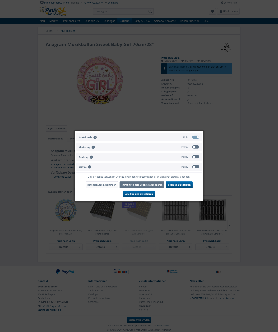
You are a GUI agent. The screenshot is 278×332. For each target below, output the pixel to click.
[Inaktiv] (195, 147)
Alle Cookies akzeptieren (139, 193)
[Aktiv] (195, 137)
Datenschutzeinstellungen (101, 184)
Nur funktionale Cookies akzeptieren (141, 184)
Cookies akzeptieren (179, 184)
